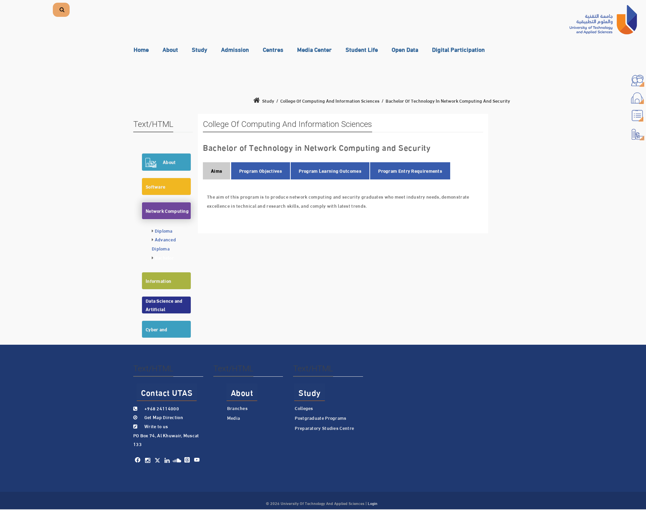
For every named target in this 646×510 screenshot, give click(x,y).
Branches (237, 408)
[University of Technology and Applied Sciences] (603, 19)
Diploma (164, 230)
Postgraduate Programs (320, 417)
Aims (216, 170)
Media (233, 417)
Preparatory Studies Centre (324, 427)
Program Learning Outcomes (330, 170)
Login (373, 503)
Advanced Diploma (164, 244)
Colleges (304, 408)
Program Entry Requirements (410, 170)
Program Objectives (260, 170)
